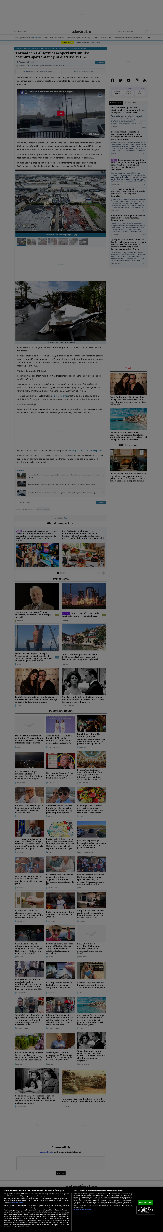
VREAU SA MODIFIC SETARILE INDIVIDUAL (145, 1210)
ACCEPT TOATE (145, 1202)
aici (21, 1218)
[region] (81, 1209)
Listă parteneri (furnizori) (82, 1209)
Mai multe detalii (17, 1202)
